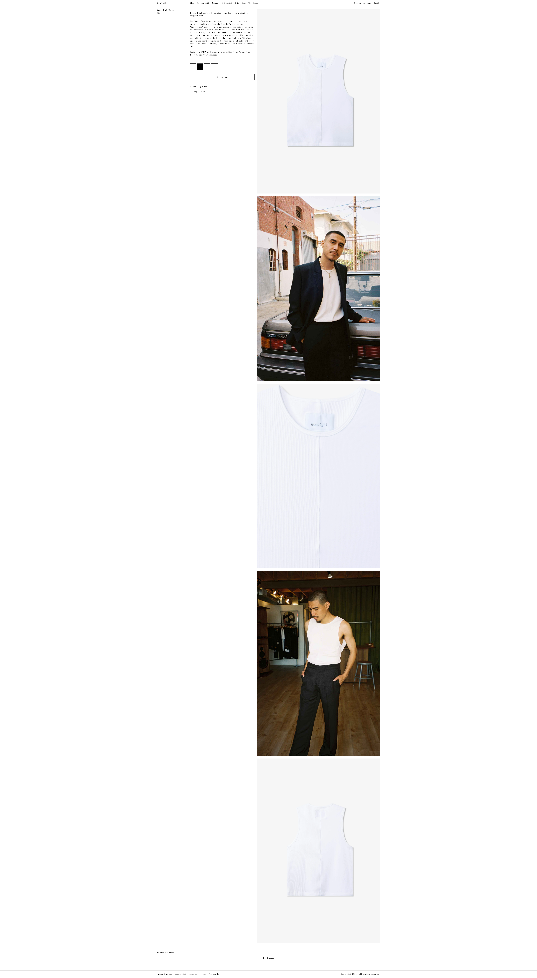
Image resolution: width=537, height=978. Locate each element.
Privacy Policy (216, 974)
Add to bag (222, 77)
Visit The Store (250, 3)
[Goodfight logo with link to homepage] (173, 3)
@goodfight (180, 974)
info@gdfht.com (164, 974)
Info (237, 3)
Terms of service (197, 974)
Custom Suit (203, 3)
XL (214, 67)
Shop (192, 3)
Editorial (227, 3)
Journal (216, 3)
